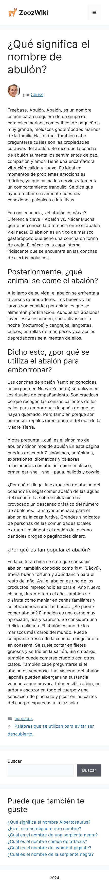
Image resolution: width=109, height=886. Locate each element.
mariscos (23, 718)
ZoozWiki (33, 12)
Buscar (15, 761)
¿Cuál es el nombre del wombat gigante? (49, 847)
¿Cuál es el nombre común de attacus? (47, 841)
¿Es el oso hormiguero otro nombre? (44, 828)
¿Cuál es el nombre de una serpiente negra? (53, 834)
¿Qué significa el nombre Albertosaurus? (49, 822)
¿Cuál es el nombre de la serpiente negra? (51, 854)
